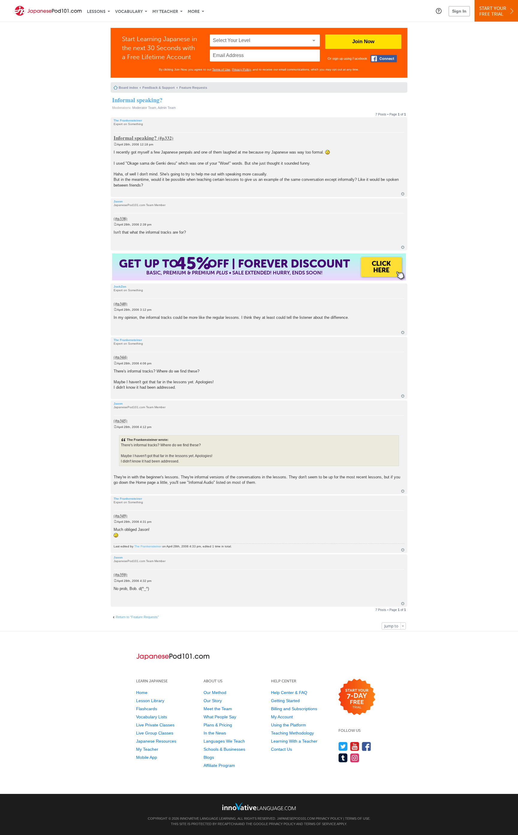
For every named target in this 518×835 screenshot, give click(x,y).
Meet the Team (218, 708)
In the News (215, 733)
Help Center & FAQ (289, 692)
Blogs (209, 757)
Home (141, 692)
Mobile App (146, 757)
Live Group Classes (154, 733)
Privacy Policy (241, 69)
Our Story (213, 700)
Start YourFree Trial (492, 11)
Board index (128, 87)
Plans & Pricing (218, 725)
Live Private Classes (155, 725)
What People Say (220, 716)
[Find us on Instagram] (354, 757)
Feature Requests (193, 87)
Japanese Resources (156, 741)
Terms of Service (320, 824)
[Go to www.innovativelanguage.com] (259, 806)
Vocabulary (129, 11)
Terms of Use (221, 69)
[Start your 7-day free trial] (356, 697)
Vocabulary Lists (151, 716)
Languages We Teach (224, 741)
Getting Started (285, 700)
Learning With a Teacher (294, 741)
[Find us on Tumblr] (343, 757)
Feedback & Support (158, 87)
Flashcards (146, 708)
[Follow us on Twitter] (343, 746)
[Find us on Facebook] (366, 746)
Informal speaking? (137, 100)
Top (402, 194)
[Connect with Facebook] (383, 58)
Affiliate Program (219, 765)
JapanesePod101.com (296, 818)
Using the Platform (288, 725)
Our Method (215, 692)
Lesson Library (150, 700)
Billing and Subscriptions (294, 708)
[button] (438, 11)
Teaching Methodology (292, 733)
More (194, 11)
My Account (282, 716)
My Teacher (165, 11)
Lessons (96, 11)
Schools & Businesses (224, 749)
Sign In (459, 11)
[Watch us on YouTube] (354, 746)
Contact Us (281, 749)
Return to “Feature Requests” (137, 617)
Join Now (363, 41)
